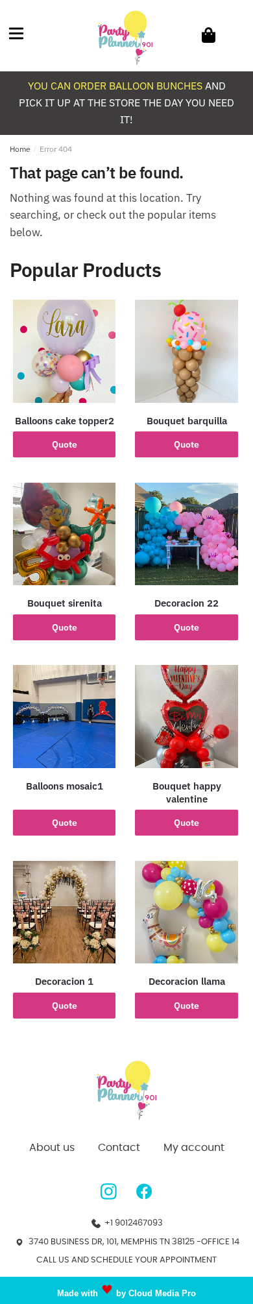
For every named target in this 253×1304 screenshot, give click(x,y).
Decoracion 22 (186, 603)
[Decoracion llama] (186, 912)
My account (193, 1147)
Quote (64, 444)
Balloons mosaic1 (64, 786)
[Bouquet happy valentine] (186, 716)
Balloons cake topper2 (64, 421)
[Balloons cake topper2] (64, 351)
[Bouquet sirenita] (64, 534)
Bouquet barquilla (187, 421)
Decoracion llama (187, 981)
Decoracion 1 (64, 981)
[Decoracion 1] (64, 912)
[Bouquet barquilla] (186, 351)
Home (20, 149)
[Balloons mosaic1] (64, 716)
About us (52, 1147)
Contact (119, 1147)
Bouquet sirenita (64, 603)
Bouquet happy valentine (186, 792)
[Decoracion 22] (186, 534)
